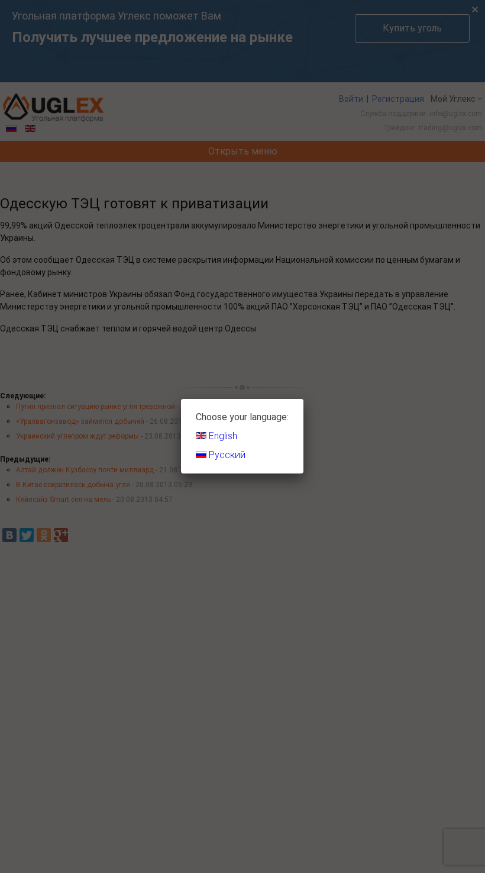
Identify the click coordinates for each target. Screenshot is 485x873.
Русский (225, 454)
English (221, 436)
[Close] (303, 399)
